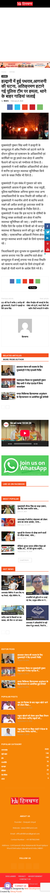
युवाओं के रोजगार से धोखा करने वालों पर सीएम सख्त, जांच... (32, 534)
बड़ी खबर (4, 754)
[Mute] (40, 443)
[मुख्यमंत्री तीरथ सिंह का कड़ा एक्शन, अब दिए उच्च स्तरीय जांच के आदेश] (8, 509)
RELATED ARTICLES (12, 355)
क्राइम (3, 766)
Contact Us (25, 879)
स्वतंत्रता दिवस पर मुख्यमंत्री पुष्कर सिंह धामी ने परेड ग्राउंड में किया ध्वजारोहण (31, 383)
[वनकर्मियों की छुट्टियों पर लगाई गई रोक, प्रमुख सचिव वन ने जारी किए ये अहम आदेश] (37, 585)
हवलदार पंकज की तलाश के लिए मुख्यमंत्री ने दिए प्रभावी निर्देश (30, 368)
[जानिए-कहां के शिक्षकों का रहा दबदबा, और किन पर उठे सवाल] (12, 610)
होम (2, 758)
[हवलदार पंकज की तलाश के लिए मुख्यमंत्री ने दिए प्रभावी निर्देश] (8, 370)
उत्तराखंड (4, 76)
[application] (25, 433)
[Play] (5, 443)
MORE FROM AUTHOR (13, 359)
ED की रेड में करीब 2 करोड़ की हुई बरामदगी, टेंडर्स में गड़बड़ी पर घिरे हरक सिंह (13, 305)
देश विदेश (4, 775)
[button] (46, 3)
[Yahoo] (25, 342)
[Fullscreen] (45, 443)
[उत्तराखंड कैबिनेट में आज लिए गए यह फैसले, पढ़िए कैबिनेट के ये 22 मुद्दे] (12, 582)
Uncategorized (9, 613)
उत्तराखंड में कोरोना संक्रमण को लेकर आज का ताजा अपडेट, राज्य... (32, 520)
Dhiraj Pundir (16, 891)
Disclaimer (11, 876)
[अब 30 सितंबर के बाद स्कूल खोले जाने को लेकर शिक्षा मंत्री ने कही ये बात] (8, 705)
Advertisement (35, 876)
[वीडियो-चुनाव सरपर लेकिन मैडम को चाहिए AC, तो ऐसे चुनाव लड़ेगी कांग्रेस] (7, 549)
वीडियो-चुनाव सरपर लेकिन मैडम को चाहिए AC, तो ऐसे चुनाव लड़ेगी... (32, 547)
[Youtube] (36, 866)
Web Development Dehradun (37, 888)
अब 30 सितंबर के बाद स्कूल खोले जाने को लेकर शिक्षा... (33, 703)
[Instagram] (21, 866)
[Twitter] (29, 866)
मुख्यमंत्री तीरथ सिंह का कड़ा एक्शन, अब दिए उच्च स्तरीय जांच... (32, 507)
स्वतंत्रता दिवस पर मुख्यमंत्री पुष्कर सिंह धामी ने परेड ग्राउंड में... (31, 669)
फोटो (3, 779)
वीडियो (3, 770)
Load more (24, 560)
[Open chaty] (8, 886)
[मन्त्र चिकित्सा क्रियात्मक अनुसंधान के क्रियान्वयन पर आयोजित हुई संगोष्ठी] (8, 396)
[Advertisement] (25, 34)
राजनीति (4, 762)
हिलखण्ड (6, 101)
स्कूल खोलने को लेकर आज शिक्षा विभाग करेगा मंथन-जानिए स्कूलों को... (33, 717)
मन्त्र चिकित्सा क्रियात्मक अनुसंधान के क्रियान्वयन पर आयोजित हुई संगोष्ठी (32, 395)
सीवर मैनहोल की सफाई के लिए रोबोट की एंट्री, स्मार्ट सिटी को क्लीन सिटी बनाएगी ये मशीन (37, 305)
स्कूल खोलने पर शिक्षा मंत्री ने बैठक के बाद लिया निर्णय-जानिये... (33, 730)
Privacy (22, 876)
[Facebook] (14, 866)
